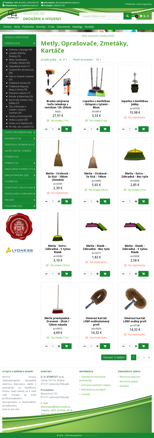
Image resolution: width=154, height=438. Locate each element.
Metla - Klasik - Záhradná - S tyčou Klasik (134, 249)
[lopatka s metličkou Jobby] (134, 81)
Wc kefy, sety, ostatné (21, 126)
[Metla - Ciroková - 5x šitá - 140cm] (96, 154)
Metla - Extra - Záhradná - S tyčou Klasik (57, 249)
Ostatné (11, 181)
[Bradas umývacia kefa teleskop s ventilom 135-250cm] (57, 81)
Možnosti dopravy (130, 376)
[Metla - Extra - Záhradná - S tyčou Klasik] (57, 226)
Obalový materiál (17, 175)
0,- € (142, 16)
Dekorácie (13, 138)
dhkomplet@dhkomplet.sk (67, 2)
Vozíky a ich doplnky (20, 123)
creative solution (89, 435)
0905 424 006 (19, 2)
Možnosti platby (129, 381)
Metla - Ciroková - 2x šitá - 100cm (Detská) (58, 176)
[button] (7, 27)
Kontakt (124, 386)
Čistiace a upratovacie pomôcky (65, 35)
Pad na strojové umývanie (21, 78)
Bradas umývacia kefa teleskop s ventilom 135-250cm (58, 104)
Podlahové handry (19, 83)
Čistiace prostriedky (18, 132)
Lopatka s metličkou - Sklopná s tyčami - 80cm (96, 104)
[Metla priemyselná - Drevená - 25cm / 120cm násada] (57, 299)
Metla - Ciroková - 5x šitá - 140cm (96, 175)
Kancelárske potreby (19, 169)
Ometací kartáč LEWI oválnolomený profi (96, 321)
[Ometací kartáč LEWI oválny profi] (134, 299)
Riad (9, 199)
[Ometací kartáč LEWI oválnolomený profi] (96, 299)
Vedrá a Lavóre (18, 119)
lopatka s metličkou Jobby (135, 102)
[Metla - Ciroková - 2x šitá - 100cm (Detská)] (57, 154)
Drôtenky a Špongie (20, 49)
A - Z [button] (62, 59)
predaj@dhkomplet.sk (28, 5)
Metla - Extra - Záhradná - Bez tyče (134, 175)
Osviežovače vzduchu (19, 187)
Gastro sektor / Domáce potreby (18, 153)
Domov (44, 35)
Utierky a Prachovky (20, 116)
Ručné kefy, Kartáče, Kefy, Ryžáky (21, 101)
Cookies (85, 394)
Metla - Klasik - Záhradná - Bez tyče (96, 247)
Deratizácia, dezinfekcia (19, 144)
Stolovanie (13, 206)
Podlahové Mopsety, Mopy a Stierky (19, 88)
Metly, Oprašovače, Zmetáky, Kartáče (98, 35)
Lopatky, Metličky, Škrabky (17, 55)
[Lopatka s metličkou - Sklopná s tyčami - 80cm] (96, 81)
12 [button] (97, 59)
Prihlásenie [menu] (130, 4)
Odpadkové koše (19, 66)
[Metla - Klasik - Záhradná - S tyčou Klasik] (134, 226)
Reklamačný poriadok (93, 389)
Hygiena (11, 163)
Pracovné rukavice (19, 93)
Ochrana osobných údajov (96, 385)
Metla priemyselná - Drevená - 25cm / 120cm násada (57, 321)
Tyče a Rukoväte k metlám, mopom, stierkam (17, 109)
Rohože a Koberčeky (21, 96)
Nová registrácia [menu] (144, 4)
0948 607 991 (59, 5)
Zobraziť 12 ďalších (114, 357)
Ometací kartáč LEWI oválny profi (134, 319)
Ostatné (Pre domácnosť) (21, 71)
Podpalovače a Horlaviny (20, 193)
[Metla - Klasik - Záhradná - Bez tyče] (96, 226)
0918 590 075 (33, 2)
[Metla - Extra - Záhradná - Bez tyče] (134, 154)
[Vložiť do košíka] (66, 129)
